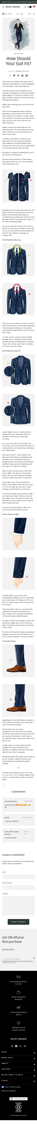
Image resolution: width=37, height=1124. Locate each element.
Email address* (7, 883)
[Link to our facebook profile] (16, 1046)
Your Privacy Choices (13, 1087)
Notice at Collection (9, 1091)
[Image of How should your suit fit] (18, 34)
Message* (5, 893)
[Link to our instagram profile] (12, 1046)
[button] (3, 7)
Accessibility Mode (20, 1099)
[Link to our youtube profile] (25, 1046)
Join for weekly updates (21, 775)
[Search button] (25, 7)
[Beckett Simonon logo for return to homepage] (13, 7)
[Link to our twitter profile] (21, 1046)
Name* (4, 872)
